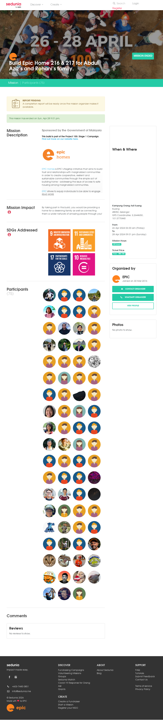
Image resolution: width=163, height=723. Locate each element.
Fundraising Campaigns (71, 670)
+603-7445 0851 (20, 687)
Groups (62, 676)
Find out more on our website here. (60, 139)
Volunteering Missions (69, 673)
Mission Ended (143, 56)
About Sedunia (105, 670)
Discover (35, 5)
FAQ (137, 670)
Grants (61, 689)
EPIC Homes (48, 169)
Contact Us (141, 680)
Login (135, 3)
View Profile (133, 306)
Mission (13, 83)
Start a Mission (65, 705)
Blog (99, 673)
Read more (48, 195)
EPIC (14, 73)
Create (54, 5)
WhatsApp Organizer (134, 297)
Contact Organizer (134, 289)
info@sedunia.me (21, 691)
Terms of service (143, 686)
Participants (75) (33, 83)
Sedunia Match (66, 680)
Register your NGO (68, 708)
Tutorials (139, 673)
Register (118, 8)
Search (121, 3)
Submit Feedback (145, 676)
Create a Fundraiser (69, 702)
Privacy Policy (142, 689)
